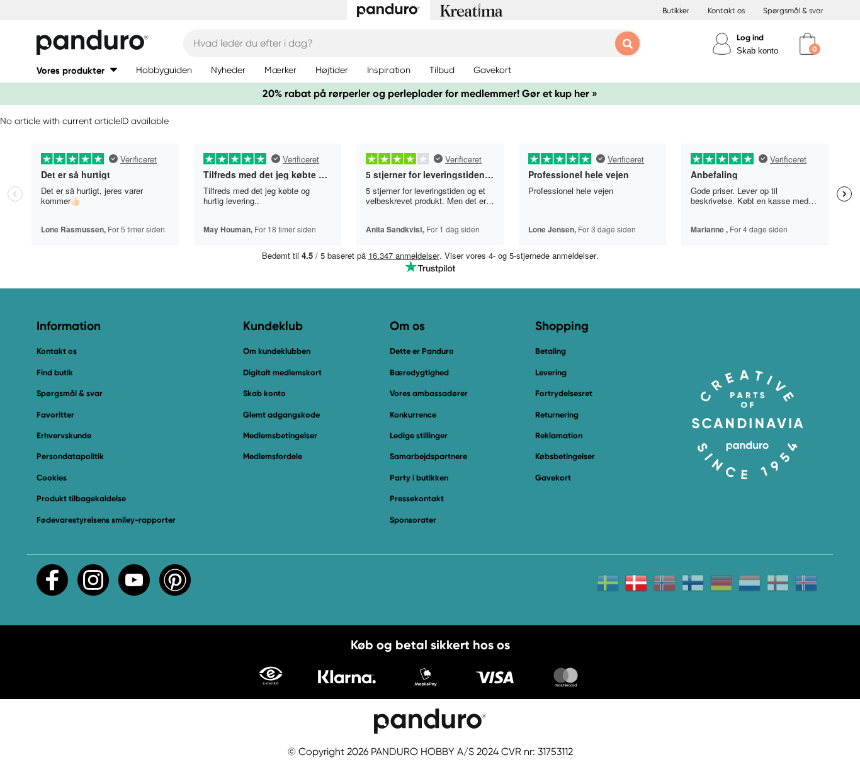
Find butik (55, 372)
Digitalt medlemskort (282, 372)
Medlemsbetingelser (280, 435)
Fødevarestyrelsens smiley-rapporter (106, 520)
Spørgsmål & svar (793, 10)
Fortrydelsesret (563, 393)
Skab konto (757, 50)
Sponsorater (413, 520)
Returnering (557, 414)
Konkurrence (413, 414)
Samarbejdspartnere (428, 456)
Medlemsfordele (272, 456)
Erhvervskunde (64, 435)
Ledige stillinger (419, 435)
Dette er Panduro (422, 351)
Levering (551, 372)
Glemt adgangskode (281, 414)
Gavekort (553, 477)
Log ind (750, 37)
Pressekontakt (417, 498)
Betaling (550, 351)
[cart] (807, 44)
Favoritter (55, 414)
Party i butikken (419, 477)
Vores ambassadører (429, 393)
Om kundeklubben (276, 351)
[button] (77, 70)
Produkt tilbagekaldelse (81, 498)
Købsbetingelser (565, 456)
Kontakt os (726, 10)
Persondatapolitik (70, 456)
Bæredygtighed (419, 372)
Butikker (675, 10)
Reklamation (558, 435)
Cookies (52, 478)
